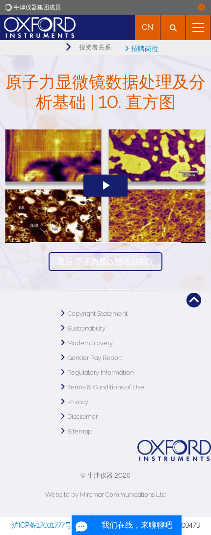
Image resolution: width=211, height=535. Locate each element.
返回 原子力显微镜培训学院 (105, 261)
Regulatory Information (100, 372)
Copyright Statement (97, 313)
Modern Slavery (90, 343)
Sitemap (79, 431)
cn (147, 27)
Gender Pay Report (94, 357)
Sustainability (86, 328)
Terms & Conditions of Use (105, 387)
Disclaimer (82, 416)
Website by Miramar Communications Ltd (105, 494)
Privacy (77, 402)
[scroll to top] (193, 300)
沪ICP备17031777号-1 (45, 525)
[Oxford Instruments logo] (38, 26)
